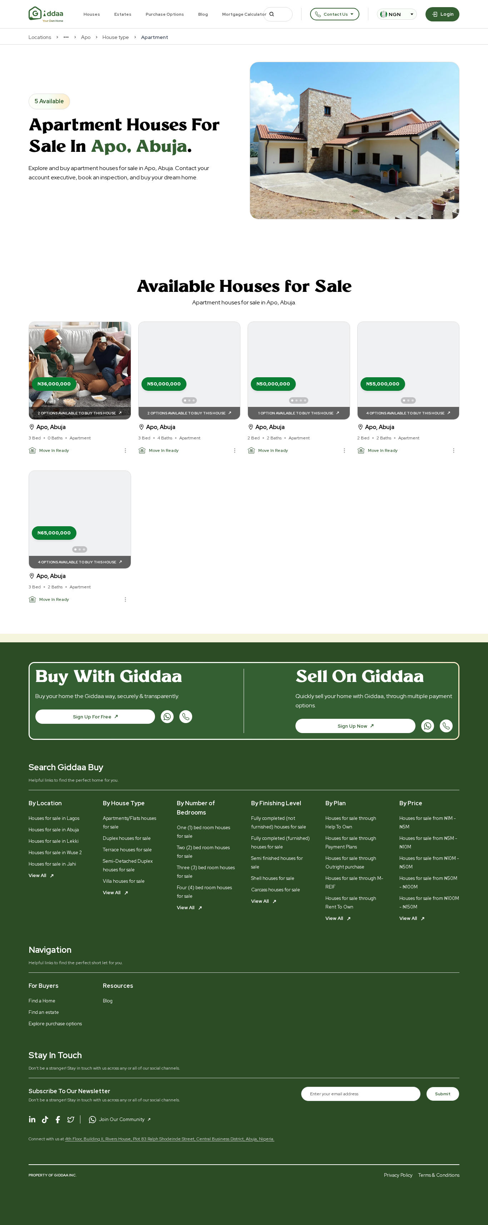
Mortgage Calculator (244, 14)
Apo (85, 37)
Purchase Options (165, 14)
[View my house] (80, 370)
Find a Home (42, 1001)
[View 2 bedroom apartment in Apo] (299, 370)
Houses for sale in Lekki (54, 841)
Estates (122, 14)
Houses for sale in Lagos (54, 818)
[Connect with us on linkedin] (32, 1119)
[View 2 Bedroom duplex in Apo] (408, 370)
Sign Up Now (352, 726)
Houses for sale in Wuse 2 (55, 853)
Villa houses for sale (124, 881)
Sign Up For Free (92, 717)
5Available (49, 101)
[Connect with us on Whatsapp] (167, 716)
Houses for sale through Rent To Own (350, 902)
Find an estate (44, 1012)
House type (116, 37)
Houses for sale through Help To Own (350, 822)
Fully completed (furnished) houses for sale (280, 842)
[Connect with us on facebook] (57, 1119)
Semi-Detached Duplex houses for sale (128, 865)
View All (38, 875)
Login (447, 14)
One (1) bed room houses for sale (203, 832)
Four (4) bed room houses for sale (204, 892)
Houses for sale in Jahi (52, 864)
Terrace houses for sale (127, 850)
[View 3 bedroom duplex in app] (80, 519)
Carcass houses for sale (275, 890)
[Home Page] (46, 14)
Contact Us (336, 14)
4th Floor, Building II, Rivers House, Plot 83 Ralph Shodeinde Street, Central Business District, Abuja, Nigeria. (169, 1139)
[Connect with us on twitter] (70, 1119)
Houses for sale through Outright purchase (350, 862)
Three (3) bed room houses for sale (206, 872)
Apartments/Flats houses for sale (129, 822)
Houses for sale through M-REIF (354, 882)
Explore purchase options (55, 1024)
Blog (203, 14)
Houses (92, 14)
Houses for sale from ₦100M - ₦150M (429, 902)
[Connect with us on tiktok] (45, 1119)
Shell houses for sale (272, 878)
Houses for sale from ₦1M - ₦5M (427, 822)
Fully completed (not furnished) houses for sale (278, 822)
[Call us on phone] (185, 716)
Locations (40, 37)
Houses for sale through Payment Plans (350, 842)
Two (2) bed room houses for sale (203, 852)
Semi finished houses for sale (277, 862)
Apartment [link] (154, 37)
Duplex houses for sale (127, 838)
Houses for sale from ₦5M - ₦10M (428, 842)
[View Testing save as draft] (189, 370)
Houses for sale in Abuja (54, 830)
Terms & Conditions (438, 1175)
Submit (442, 1094)
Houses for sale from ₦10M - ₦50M (429, 862)
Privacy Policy (398, 1175)
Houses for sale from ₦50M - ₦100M (428, 882)
